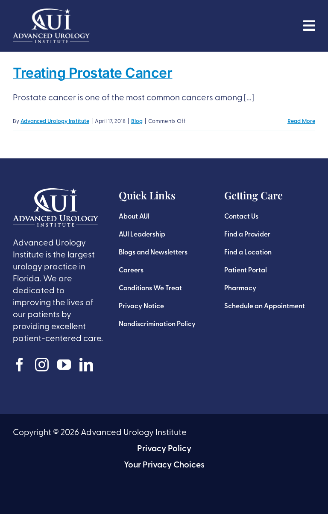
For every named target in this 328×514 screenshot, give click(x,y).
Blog (137, 121)
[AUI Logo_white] (51, 13)
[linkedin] (86, 364)
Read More (301, 121)
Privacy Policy (164, 449)
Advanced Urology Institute (54, 121)
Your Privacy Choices (164, 465)
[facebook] (19, 364)
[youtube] (64, 364)
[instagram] (42, 364)
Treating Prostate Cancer (92, 72)
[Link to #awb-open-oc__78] (309, 25)
